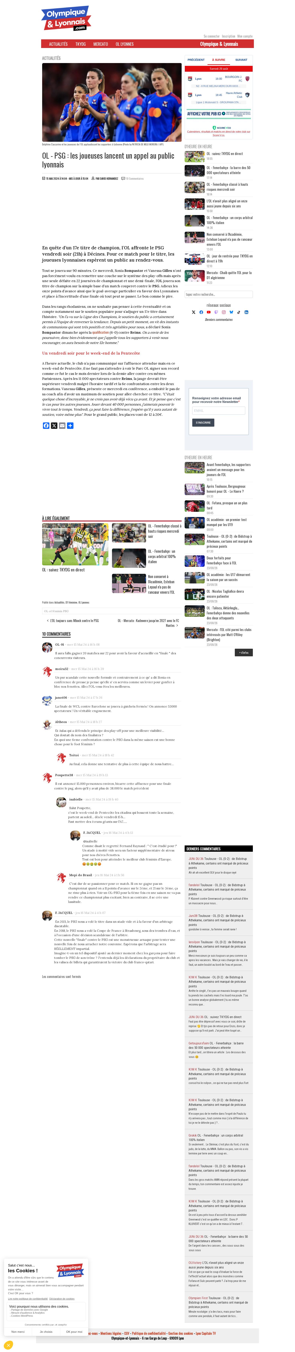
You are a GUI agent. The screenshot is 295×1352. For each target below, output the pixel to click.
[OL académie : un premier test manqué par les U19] (195, 523)
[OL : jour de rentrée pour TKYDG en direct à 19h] (195, 259)
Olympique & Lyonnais (219, 43)
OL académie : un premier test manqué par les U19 (227, 522)
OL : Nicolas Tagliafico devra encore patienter (225, 594)
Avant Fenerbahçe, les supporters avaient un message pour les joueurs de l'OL (229, 469)
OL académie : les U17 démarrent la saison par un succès (228, 577)
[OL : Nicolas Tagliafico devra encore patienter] (195, 595)
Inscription (228, 36)
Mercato (101, 44)
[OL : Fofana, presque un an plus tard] (195, 506)
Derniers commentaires (218, 319)
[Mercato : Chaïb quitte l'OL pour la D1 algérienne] (195, 276)
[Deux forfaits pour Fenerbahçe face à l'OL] (195, 561)
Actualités (58, 44)
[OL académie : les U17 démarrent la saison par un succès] (195, 578)
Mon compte (244, 36)
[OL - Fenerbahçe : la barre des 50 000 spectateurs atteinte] (195, 171)
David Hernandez (109, 178)
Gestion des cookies (180, 1333)
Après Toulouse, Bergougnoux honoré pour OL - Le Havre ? (226, 489)
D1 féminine (71, 602)
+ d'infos (243, 652)
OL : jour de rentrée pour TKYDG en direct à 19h (230, 258)
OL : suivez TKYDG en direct (63, 569)
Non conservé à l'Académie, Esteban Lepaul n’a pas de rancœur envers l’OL (161, 584)
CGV (126, 1333)
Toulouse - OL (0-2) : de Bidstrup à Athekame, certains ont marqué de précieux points (229, 541)
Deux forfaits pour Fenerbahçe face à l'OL (222, 560)
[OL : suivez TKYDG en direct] (75, 564)
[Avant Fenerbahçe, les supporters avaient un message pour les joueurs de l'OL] (195, 468)
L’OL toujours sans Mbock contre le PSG (74, 620)
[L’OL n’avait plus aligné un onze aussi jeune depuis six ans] (195, 204)
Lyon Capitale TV (206, 1333)
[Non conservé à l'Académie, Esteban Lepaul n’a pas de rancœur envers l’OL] (129, 591)
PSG (66, 611)
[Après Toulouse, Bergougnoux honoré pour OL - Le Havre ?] (195, 490)
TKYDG (80, 44)
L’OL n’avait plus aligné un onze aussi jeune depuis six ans (227, 203)
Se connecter (212, 36)
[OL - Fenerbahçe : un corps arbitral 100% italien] (129, 566)
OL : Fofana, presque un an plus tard (227, 505)
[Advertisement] (112, 214)
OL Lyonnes (125, 44)
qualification (100, 332)
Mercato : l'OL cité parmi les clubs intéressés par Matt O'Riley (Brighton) (229, 634)
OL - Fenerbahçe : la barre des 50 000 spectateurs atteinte (228, 170)
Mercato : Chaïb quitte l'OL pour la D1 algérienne (229, 275)
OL (46, 611)
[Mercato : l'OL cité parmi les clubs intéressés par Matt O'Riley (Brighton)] (195, 633)
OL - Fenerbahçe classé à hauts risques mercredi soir (164, 531)
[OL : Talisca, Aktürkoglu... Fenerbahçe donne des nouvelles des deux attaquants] (195, 611)
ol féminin (55, 611)
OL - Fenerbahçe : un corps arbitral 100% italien (162, 556)
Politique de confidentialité (149, 1333)
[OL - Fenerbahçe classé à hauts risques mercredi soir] (129, 541)
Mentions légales (111, 1333)
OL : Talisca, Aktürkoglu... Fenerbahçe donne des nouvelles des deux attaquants (228, 612)
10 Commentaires (135, 178)
